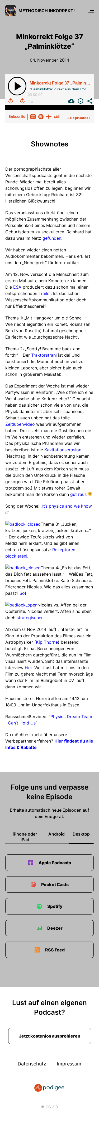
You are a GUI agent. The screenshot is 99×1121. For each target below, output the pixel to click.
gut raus (78, 494)
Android (56, 834)
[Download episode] (70, 101)
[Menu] (91, 10)
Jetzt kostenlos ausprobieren (49, 1036)
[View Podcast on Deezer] (56, 116)
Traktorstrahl (44, 355)
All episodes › (79, 118)
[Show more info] (79, 101)
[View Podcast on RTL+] (48, 116)
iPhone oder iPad (25, 836)
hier (28, 667)
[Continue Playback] (17, 86)
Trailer (45, 293)
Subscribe (17, 117)
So (22, 593)
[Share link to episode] (89, 101)
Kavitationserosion (62, 449)
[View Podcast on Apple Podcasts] (33, 116)
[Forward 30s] (22, 101)
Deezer (55, 928)
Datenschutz (32, 1064)
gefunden (52, 238)
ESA (17, 287)
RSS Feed (55, 950)
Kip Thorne (47, 642)
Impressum (69, 1064)
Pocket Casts (55, 884)
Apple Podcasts (55, 862)
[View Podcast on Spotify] (41, 116)
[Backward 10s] (10, 101)
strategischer (30, 617)
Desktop (81, 834)
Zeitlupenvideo (20, 424)
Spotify (55, 906)
